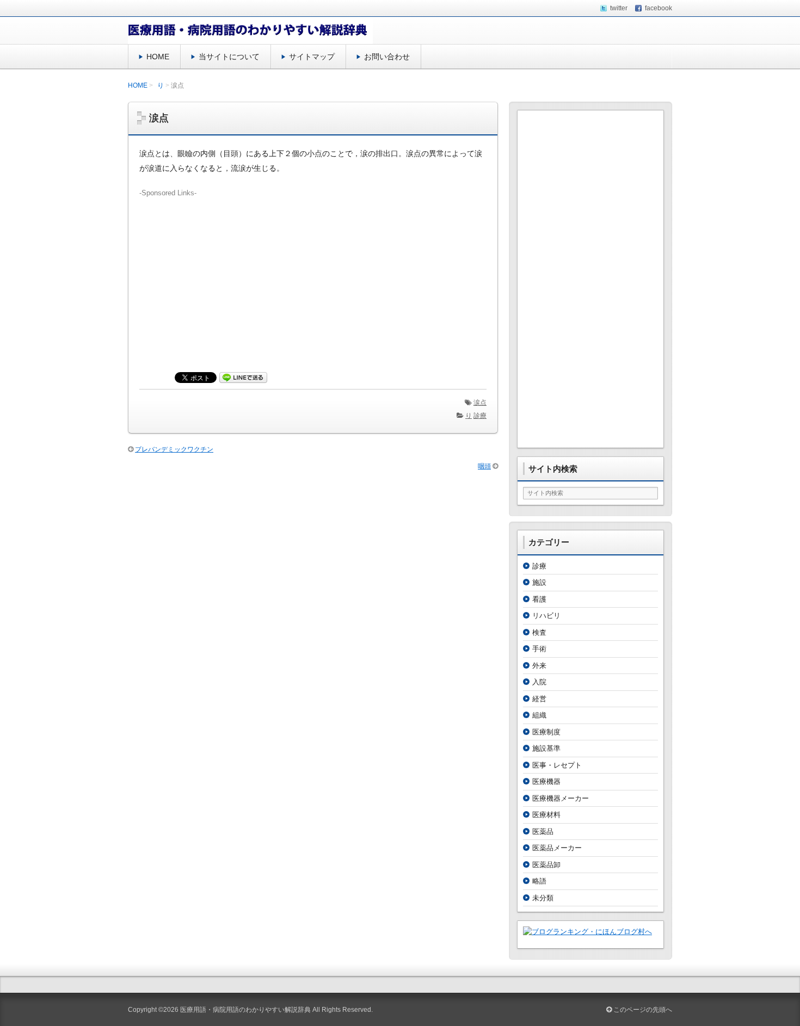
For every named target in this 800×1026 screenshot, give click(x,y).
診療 (480, 415)
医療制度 (546, 732)
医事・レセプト (557, 765)
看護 (539, 599)
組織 (539, 715)
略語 (539, 881)
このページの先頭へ (642, 1009)
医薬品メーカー (557, 848)
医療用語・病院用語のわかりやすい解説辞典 (245, 1009)
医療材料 (546, 815)
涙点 (480, 402)
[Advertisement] (313, 274)
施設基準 (546, 748)
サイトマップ (312, 56)
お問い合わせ (387, 56)
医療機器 (546, 781)
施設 (539, 582)
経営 (539, 699)
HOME (157, 56)
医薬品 (542, 831)
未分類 (542, 898)
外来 (539, 666)
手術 (539, 649)
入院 (539, 682)
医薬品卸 (546, 865)
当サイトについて (229, 56)
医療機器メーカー (560, 798)
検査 (539, 632)
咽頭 (484, 466)
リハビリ (546, 615)
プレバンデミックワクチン (174, 449)
